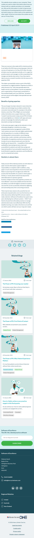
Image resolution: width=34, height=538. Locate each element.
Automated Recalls (8, 412)
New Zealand (8, 506)
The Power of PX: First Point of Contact (15, 321)
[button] (17, 223)
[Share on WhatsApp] (24, 245)
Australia (6, 503)
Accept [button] (24, 21)
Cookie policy (17, 528)
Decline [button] (11, 21)
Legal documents (17, 525)
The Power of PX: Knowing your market (15, 284)
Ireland (6, 499)
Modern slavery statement (17, 534)
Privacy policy (17, 531)
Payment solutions (8, 369)
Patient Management (8, 292)
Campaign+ (18, 412)
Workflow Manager (8, 415)
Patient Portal (7, 330)
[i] (19, 118)
